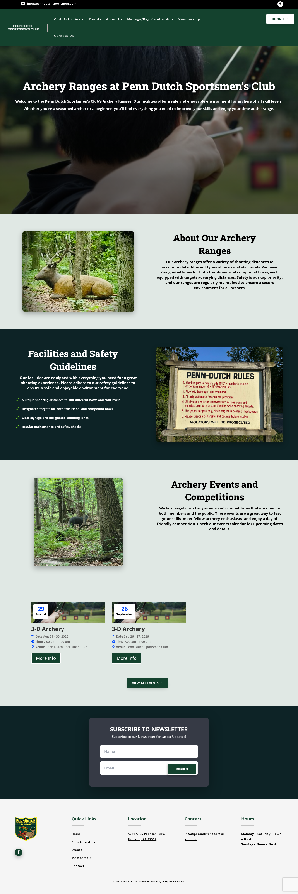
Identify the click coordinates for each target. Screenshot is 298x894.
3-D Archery (47, 629)
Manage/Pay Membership (150, 19)
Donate (278, 19)
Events (95, 19)
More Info (46, 658)
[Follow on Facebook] (280, 4)
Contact (78, 866)
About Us (114, 19)
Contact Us (64, 36)
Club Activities (67, 19)
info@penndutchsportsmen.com (52, 3)
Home (76, 834)
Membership (189, 19)
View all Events (145, 683)
